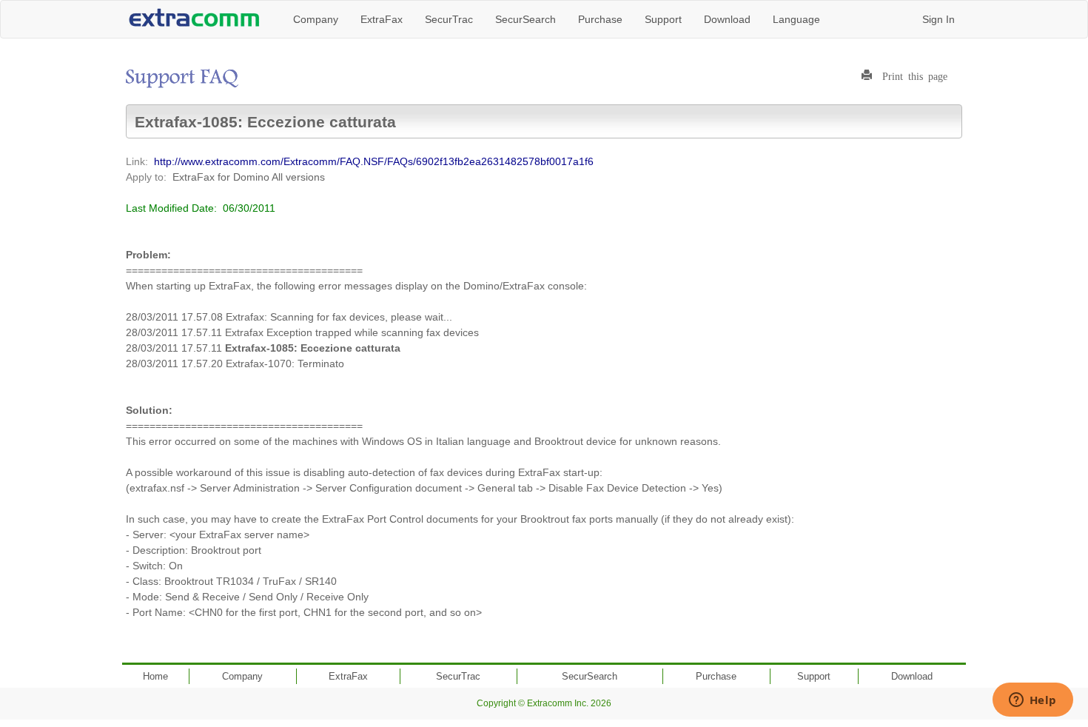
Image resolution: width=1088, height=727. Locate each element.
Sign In (938, 19)
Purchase (600, 19)
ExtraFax (381, 19)
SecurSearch (525, 19)
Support (663, 19)
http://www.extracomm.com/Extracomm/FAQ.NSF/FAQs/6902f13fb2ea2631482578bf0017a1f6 (374, 161)
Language (796, 19)
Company (315, 19)
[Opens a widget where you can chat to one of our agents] (1032, 701)
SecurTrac (449, 19)
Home (155, 676)
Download (727, 19)
